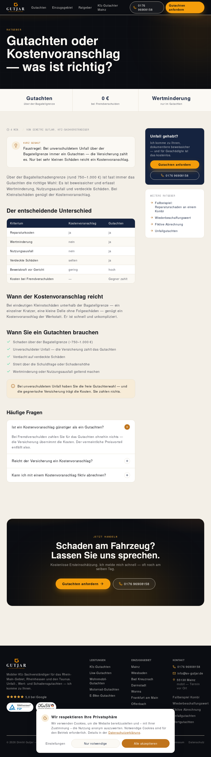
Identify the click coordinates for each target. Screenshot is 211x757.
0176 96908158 (145, 7)
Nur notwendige (95, 743)
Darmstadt (138, 685)
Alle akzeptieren (145, 743)
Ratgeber (85, 7)
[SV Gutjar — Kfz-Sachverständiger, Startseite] (17, 7)
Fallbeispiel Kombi (186, 697)
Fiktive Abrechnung (169, 224)
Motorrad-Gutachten (104, 689)
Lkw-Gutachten (100, 673)
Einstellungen (55, 743)
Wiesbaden (139, 673)
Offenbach (138, 704)
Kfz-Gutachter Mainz (108, 7)
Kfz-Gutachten (100, 667)
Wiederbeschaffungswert (173, 218)
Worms (136, 691)
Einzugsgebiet (62, 7)
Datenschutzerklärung (124, 732)
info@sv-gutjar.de (190, 673)
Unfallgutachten (166, 231)
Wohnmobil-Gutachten (98, 681)
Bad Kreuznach (142, 679)
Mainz (135, 667)
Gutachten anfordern (177, 7)
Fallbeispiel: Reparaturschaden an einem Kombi (175, 207)
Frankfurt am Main (144, 697)
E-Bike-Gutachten (102, 695)
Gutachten (38, 7)
